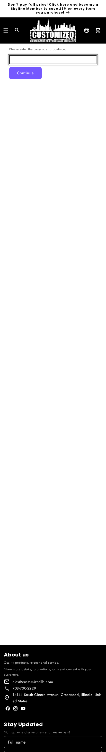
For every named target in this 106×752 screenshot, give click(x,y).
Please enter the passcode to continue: (37, 49)
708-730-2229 (24, 688)
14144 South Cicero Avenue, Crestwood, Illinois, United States (57, 698)
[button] (6, 30)
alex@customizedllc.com (33, 681)
